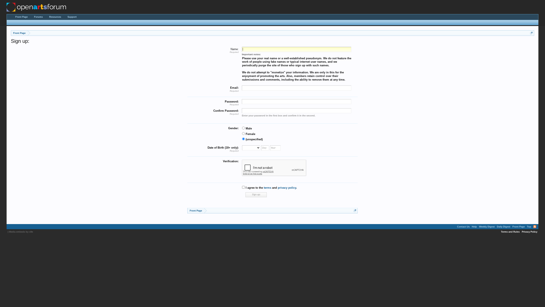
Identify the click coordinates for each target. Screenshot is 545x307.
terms (267, 187)
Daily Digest (503, 226)
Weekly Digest (487, 226)
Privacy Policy (529, 231)
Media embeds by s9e (21, 231)
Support (72, 17)
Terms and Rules (510, 231)
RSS (534, 226)
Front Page (21, 17)
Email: (234, 87)
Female (250, 134)
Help (474, 226)
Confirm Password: (226, 110)
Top (529, 226)
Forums (38, 17)
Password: (232, 101)
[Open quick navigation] (531, 33)
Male (248, 128)
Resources (55, 17)
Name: (235, 49)
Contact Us (463, 226)
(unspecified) (254, 139)
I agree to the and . (271, 187)
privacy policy (287, 187)
